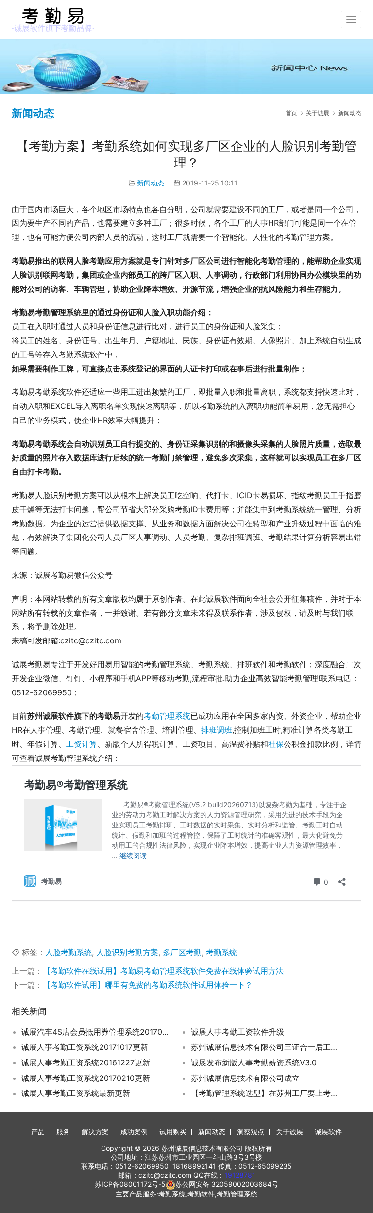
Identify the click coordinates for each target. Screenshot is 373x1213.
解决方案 (95, 1132)
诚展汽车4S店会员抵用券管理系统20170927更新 (95, 1032)
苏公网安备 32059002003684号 (226, 1184)
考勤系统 (221, 952)
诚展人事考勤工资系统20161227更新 (85, 1062)
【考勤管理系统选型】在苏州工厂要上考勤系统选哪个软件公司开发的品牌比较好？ (265, 1093)
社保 (276, 744)
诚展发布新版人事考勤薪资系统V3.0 (254, 1062)
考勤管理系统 (167, 716)
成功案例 (134, 1132)
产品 (38, 1132)
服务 (63, 1132)
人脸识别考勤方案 (127, 952)
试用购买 (172, 1132)
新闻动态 (150, 183)
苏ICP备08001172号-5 (130, 1184)
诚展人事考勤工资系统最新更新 (75, 1093)
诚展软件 (328, 1132)
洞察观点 (250, 1132)
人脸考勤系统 (68, 952)
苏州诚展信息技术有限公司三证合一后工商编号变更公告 (265, 1047)
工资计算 (81, 744)
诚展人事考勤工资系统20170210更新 (85, 1078)
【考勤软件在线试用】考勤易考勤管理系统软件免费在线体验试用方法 (163, 971)
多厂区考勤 (182, 952)
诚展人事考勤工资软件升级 (237, 1032)
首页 (291, 113)
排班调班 (216, 730)
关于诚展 (289, 1132)
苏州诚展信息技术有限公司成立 (245, 1078)
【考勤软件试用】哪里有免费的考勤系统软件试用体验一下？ (148, 985)
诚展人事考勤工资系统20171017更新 (84, 1047)
